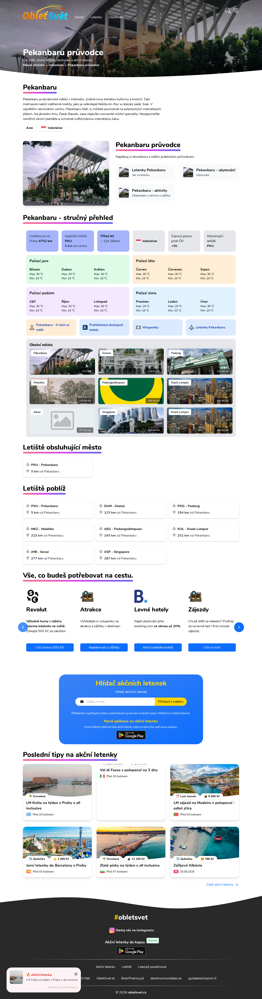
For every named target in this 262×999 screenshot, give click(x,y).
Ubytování (116, 17)
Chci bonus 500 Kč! (50, 647)
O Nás (85, 978)
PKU (68, 241)
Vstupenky (150, 327)
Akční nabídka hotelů (158, 647)
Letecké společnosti (152, 967)
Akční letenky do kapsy (131, 942)
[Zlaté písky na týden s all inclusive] (131, 843)
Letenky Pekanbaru (210, 327)
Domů (79, 17)
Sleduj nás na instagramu (135, 930)
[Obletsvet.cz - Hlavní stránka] (45, 11)
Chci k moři (212, 647)
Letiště (126, 967)
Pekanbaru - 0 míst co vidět (52, 327)
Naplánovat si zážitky (104, 647)
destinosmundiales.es (166, 978)
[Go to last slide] (23, 627)
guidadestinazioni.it (202, 978)
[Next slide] (239, 627)
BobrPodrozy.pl (132, 978)
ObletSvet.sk (106, 978)
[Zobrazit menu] (236, 10)
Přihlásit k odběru (170, 701)
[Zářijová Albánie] (204, 843)
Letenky (96, 17)
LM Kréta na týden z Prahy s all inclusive (52, 980)
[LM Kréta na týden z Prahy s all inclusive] (57, 780)
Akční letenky (105, 967)
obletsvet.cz (137, 992)
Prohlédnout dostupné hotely (106, 327)
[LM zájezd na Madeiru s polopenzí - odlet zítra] (204, 780)
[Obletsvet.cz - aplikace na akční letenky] (131, 735)
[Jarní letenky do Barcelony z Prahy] (57, 843)
